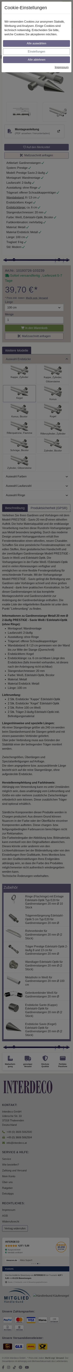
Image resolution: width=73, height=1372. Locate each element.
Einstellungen (36, 51)
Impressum (62, 67)
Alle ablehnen (36, 59)
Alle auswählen (36, 43)
